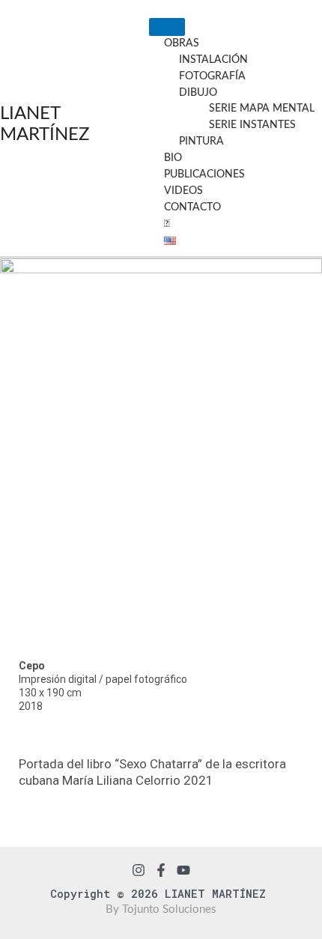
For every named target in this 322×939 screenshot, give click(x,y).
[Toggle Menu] (167, 27)
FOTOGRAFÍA (212, 76)
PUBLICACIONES (204, 174)
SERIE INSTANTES (252, 125)
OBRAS (181, 43)
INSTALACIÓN (213, 60)
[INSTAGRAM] (166, 224)
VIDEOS (183, 191)
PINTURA (201, 141)
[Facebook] (161, 870)
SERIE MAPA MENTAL (262, 108)
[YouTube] (183, 870)
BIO (173, 158)
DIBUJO (198, 93)
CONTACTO (192, 207)
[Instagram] (138, 870)
